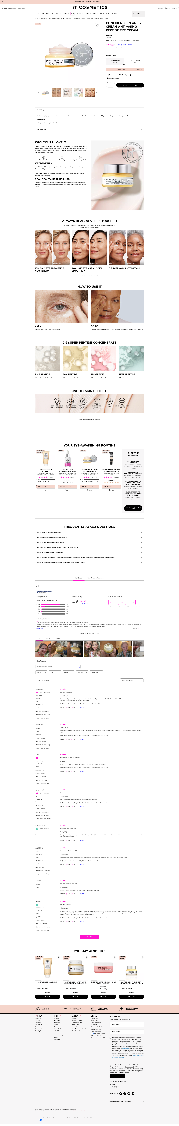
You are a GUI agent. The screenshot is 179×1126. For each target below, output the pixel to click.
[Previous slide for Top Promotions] (2, 2)
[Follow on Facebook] (120, 1093)
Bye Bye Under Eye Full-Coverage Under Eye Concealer (111, 470)
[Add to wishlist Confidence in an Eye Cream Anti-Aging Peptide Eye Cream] (96, 25)
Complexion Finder (77, 1031)
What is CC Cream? (77, 1020)
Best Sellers (57, 1020)
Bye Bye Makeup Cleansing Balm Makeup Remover (103, 983)
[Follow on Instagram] (124, 1093)
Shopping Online (39, 1031)
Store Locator (75, 1024)
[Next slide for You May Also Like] (146, 977)
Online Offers (57, 1031)
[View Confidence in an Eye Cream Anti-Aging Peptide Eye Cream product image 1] (45, 92)
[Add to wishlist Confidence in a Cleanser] (58, 957)
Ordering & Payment (40, 1028)
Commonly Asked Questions (42, 1033)
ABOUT (76, 1016)
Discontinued (57, 1039)
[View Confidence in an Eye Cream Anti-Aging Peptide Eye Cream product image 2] (56, 92)
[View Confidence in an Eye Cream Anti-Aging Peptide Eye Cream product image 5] (90, 92)
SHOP (57, 1016)
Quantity (109, 83)
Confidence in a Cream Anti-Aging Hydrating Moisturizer (75, 983)
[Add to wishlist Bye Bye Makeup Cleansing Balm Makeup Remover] (114, 957)
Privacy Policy (94, 1018)
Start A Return (38, 1024)
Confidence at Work (77, 1022)
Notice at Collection (96, 1035)
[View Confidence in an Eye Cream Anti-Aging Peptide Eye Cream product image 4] (78, 92)
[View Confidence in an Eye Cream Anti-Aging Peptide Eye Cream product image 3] (67, 92)
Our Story (74, 1018)
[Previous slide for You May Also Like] (33, 977)
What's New (57, 1022)
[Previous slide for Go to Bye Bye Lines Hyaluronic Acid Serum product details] (60, 459)
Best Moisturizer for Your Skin (79, 1028)
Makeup (56, 1024)
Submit (117, 1076)
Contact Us (38, 1018)
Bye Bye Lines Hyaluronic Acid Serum (68, 470)
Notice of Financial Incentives (120, 1073)
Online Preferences (96, 1022)
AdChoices (74, 1110)
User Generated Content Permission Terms (97, 1027)
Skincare (56, 1026)
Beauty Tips (75, 1026)
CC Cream (56, 1018)
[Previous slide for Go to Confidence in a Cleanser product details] (38, 459)
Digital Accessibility (96, 1029)
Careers (74, 1033)
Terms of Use (94, 1020)
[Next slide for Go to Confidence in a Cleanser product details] (53, 459)
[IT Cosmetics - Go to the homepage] (90, 7)
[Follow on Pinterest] (133, 1093)
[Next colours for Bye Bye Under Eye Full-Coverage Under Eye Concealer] (119, 482)
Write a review (127, 45)
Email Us (112, 1084)
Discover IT (56, 1033)
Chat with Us (38, 1020)
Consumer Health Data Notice (98, 1037)
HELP (38, 1016)
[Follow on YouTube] (128, 1093)
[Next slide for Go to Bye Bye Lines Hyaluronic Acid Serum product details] (75, 459)
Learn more (140, 69)
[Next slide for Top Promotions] (173, 2)
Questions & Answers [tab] (95, 578)
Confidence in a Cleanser (46, 470)
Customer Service (21, 8)
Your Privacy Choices (99, 1033)
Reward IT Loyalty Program (60, 1035)
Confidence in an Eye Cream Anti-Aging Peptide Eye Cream (89, 470)
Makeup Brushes (58, 1028)
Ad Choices (94, 1024)
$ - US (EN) (4, 8)
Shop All (56, 1037)
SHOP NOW (94, 2)
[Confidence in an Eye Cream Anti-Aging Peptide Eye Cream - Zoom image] (67, 54)
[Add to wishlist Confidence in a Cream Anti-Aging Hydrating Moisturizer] (86, 957)
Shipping (37, 1026)
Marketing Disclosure (133, 1069)
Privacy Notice (138, 1071)
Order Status (38, 1022)
